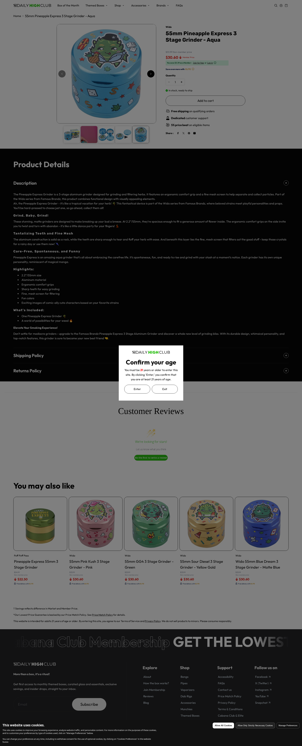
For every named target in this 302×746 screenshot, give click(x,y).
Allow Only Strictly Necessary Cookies (255, 725)
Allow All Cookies (223, 725)
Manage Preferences (288, 725)
